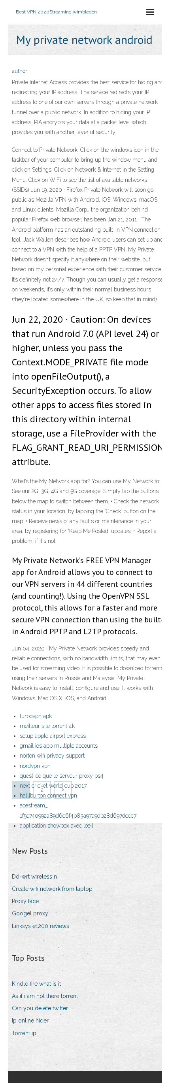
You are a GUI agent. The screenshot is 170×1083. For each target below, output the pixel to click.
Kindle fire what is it (36, 984)
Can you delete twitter (40, 1008)
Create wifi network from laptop (52, 889)
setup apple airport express (53, 736)
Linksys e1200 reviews (40, 926)
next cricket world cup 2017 (53, 785)
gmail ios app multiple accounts (59, 746)
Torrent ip (24, 1033)
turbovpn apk (36, 716)
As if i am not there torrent (45, 996)
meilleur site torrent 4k (47, 726)
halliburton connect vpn (48, 795)
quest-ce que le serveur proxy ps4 (62, 776)
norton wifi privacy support (52, 755)
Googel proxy (30, 913)
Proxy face (25, 901)
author (19, 71)
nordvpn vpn (35, 766)
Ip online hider (30, 1020)
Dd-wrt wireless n (34, 876)
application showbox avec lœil (56, 825)
